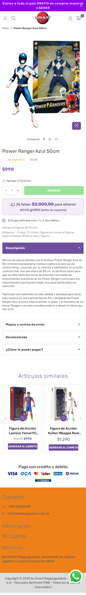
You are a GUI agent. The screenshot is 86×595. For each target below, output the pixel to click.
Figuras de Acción (26, 227)
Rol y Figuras (42, 236)
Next (80, 418)
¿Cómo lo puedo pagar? (24, 350)
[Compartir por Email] (56, 139)
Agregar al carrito (22, 446)
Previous (5, 418)
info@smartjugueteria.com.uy (28, 513)
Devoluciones (16, 337)
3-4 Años (32, 232)
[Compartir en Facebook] (44, 139)
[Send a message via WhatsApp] (76, 576)
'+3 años (20, 232)
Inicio (5, 28)
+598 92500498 (19, 507)
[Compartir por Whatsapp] (50, 139)
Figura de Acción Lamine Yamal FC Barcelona (22, 431)
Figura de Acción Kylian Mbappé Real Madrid (63, 431)
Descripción (15, 248)
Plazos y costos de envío (25, 324)
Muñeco (27, 236)
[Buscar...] (13, 18)
